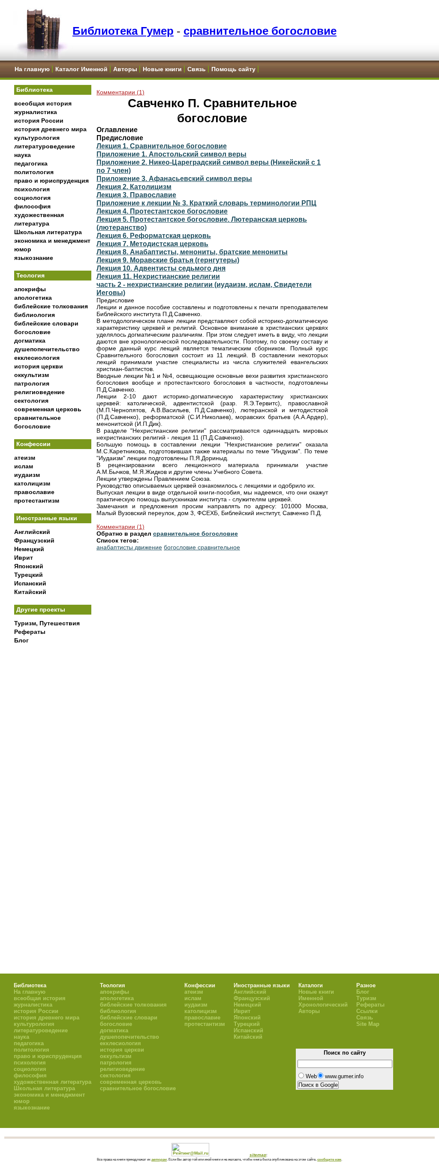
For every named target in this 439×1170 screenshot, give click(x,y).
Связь (196, 69)
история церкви (38, 366)
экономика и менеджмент (52, 240)
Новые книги (162, 69)
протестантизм (36, 500)
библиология (34, 314)
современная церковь (47, 409)
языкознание (33, 257)
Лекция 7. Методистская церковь (152, 243)
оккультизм (31, 374)
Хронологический (323, 1004)
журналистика (35, 112)
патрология (31, 383)
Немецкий (29, 549)
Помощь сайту (233, 69)
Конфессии (33, 443)
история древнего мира (50, 129)
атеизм (24, 457)
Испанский (30, 583)
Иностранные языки (46, 518)
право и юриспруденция (51, 180)
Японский (28, 566)
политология (34, 172)
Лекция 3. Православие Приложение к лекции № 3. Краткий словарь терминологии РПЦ (206, 199)
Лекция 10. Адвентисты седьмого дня (161, 268)
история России (38, 120)
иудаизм (27, 474)
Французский (34, 540)
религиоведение (39, 392)
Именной (310, 998)
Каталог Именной (81, 69)
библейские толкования (51, 306)
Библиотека (34, 89)
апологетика (33, 297)
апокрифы (30, 289)
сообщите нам (329, 1159)
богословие (32, 332)
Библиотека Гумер (123, 30)
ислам (23, 466)
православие (34, 492)
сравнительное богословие (260, 30)
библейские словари (46, 323)
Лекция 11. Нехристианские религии (158, 276)
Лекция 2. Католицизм (133, 186)
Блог (21, 640)
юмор (22, 249)
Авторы (125, 69)
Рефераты (29, 631)
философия (32, 206)
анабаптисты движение (129, 547)
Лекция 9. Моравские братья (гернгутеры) (167, 260)
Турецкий (28, 574)
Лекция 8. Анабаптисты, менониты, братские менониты (192, 252)
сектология (31, 400)
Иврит (23, 557)
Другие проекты (40, 609)
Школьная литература (48, 232)
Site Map (367, 1024)
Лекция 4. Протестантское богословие (162, 211)
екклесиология (37, 357)
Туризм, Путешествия (47, 623)
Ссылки (367, 1011)
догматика (29, 340)
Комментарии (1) (120, 92)
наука (22, 154)
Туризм (366, 998)
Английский (32, 531)
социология (32, 197)
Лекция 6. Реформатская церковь (153, 235)
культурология (37, 137)
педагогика (31, 163)
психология (32, 189)
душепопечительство (47, 349)
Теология (30, 275)
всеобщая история (43, 103)
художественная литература (52, 1082)
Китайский (30, 591)
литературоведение (44, 146)
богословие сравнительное (202, 547)
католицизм (32, 483)
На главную (32, 69)
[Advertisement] (52, 789)
